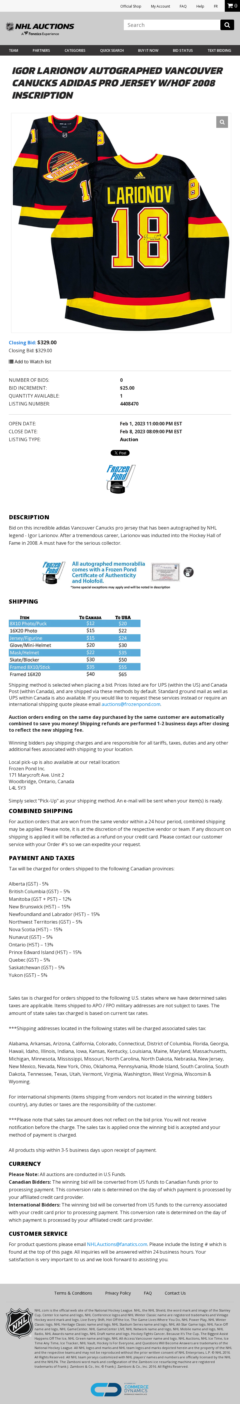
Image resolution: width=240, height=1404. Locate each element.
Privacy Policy (118, 1293)
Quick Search (112, 50)
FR (216, 6)
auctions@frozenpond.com (131, 704)
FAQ (183, 6)
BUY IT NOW (148, 50)
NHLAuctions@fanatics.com (117, 1244)
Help (200, 6)
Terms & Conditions (73, 1293)
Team (13, 50)
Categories (75, 50)
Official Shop (130, 6)
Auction (129, 439)
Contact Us (175, 1293)
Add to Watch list (32, 361)
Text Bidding (219, 50)
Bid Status (183, 50)
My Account (160, 6)
